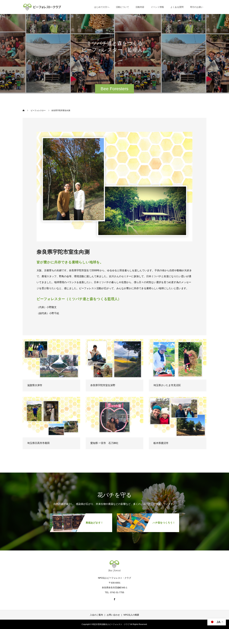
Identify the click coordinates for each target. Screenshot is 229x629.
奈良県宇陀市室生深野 (102, 385)
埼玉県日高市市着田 (38, 443)
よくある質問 (177, 7)
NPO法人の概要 (131, 615)
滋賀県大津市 (34, 385)
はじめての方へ (101, 7)
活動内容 (140, 7)
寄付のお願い (196, 7)
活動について (122, 7)
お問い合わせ (113, 615)
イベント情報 (157, 7)
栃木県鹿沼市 (160, 443)
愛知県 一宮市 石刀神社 (104, 443)
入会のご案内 (96, 615)
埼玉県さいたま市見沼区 (167, 385)
